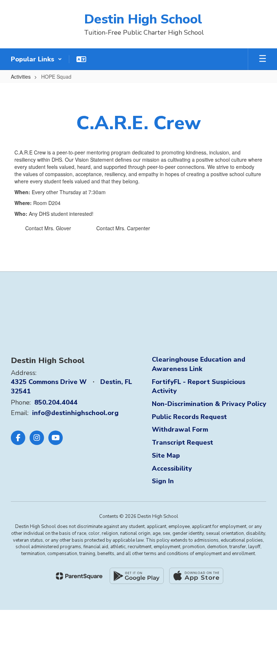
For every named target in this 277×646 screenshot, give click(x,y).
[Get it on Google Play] (137, 576)
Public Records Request (189, 417)
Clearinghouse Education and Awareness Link (198, 364)
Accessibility (172, 468)
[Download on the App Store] (196, 576)
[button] (36, 59)
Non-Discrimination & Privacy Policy (209, 404)
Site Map (166, 455)
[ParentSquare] (79, 576)
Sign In (163, 481)
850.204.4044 (56, 402)
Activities (21, 76)
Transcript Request (182, 442)
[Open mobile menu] (262, 59)
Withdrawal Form (180, 429)
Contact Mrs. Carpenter (123, 228)
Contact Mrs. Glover (48, 228)
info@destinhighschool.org (75, 413)
